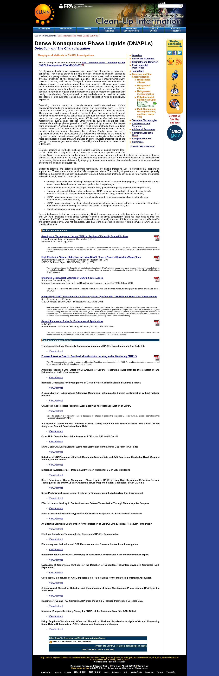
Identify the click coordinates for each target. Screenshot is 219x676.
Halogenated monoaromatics (145, 92)
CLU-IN (38, 36)
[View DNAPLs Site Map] (142, 146)
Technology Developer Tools (131, 29)
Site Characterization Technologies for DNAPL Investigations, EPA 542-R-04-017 (82, 63)
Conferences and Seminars (141, 124)
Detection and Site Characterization (141, 75)
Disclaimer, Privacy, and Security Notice (90, 666)
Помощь (149, 672)
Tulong (160, 672)
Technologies (43, 28)
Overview (137, 55)
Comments (138, 142)
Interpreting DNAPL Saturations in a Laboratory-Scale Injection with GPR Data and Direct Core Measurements (99, 296)
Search (162, 3)
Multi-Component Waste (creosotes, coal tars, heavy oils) (146, 113)
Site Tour (174, 122)
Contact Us (174, 116)
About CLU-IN (129, 666)
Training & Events (153, 29)
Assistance (46, 672)
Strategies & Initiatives (110, 29)
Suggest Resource (141, 138)
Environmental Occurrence (140, 66)
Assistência (136, 672)
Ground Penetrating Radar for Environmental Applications (72, 321)
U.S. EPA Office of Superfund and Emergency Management (119, 668)
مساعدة (68, 672)
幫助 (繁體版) (95, 672)
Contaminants (66, 28)
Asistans (116, 672)
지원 (125, 672)
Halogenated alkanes (143, 81)
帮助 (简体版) (80, 672)
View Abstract (56, 351)
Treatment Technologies (144, 120)
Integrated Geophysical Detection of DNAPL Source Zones (72, 278)
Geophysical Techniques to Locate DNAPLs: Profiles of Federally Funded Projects (84, 236)
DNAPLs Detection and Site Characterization (77, 638)
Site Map (174, 119)
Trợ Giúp (170, 672)
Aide (106, 672)
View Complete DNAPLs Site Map (98, 649)
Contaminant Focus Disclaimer (109, 662)
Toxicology (138, 71)
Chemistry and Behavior (145, 62)
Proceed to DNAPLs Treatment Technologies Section (121, 646)
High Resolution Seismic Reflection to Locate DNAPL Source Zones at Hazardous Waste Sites (91, 257)
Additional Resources (175, 29)
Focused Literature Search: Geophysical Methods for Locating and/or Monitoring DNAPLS (89, 356)
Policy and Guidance (143, 58)
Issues (87, 28)
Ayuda (58, 672)
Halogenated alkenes (143, 86)
